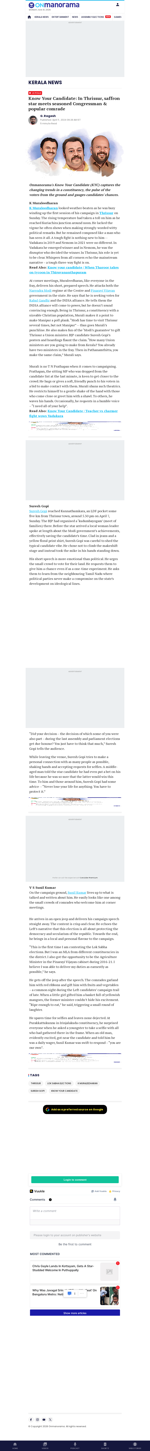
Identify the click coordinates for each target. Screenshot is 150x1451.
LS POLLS (36, 92)
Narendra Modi (40, 290)
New (108, 16)
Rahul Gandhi (39, 300)
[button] (118, 4)
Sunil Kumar (77, 892)
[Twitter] (50, 1419)
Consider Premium (89, 878)
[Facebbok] (31, 1419)
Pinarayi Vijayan (103, 290)
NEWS (75, 17)
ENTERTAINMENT (60, 17)
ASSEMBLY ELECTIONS (95, 16)
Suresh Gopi (38, 511)
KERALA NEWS (42, 17)
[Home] (29, 17)
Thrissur (106, 213)
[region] (75, 848)
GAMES (117, 17)
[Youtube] (44, 1419)
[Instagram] (37, 1419)
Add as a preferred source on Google (77, 1109)
